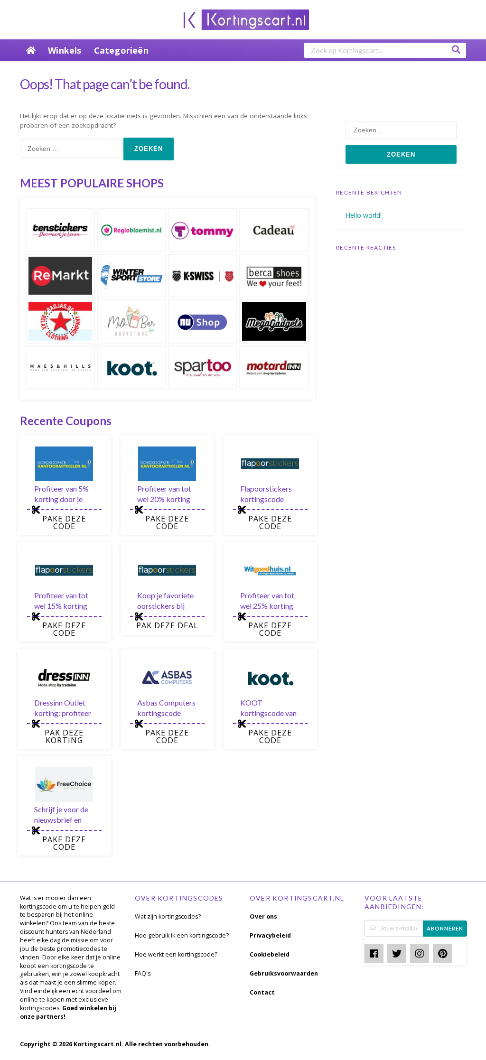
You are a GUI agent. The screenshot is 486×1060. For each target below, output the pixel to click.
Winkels (64, 50)
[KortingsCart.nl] (243, 18)
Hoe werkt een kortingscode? (176, 954)
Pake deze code (64, 522)
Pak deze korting (64, 736)
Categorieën (121, 50)
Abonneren (445, 928)
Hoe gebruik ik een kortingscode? (182, 935)
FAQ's (142, 973)
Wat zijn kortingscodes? (168, 916)
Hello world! (364, 215)
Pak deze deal (167, 625)
